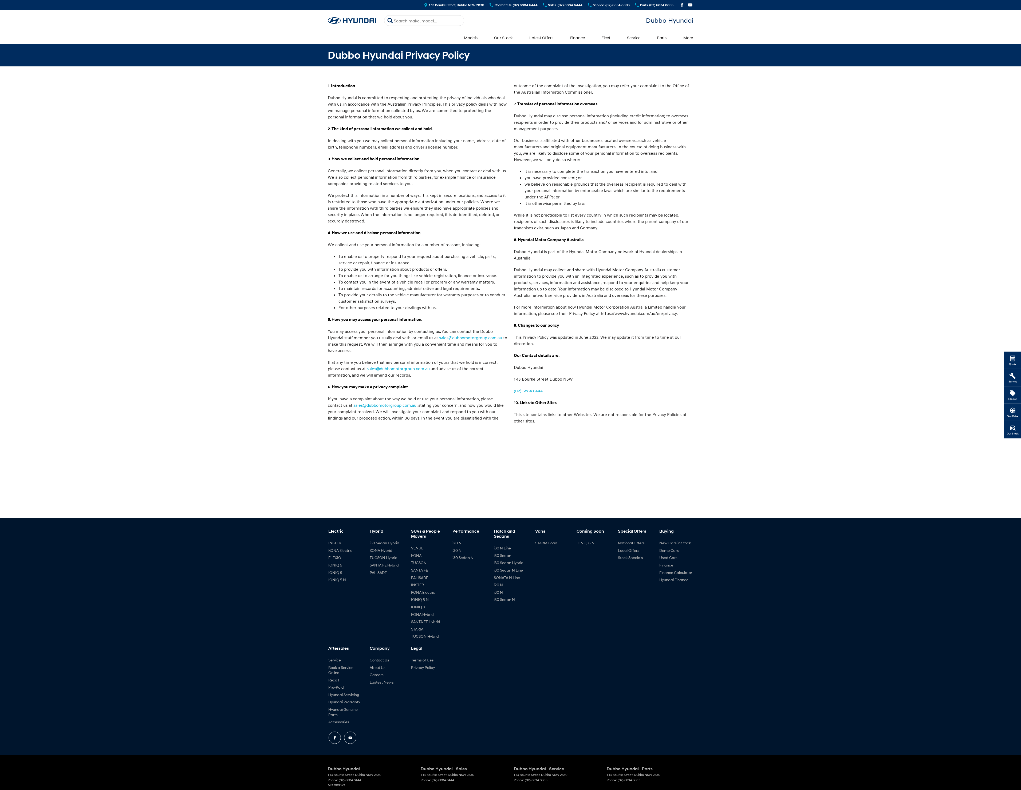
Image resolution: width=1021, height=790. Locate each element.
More (688, 37)
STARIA (417, 629)
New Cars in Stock (675, 543)
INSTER (334, 543)
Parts (662, 37)
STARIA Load (546, 543)
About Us (377, 667)
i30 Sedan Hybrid (384, 543)
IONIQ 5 (335, 565)
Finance (577, 37)
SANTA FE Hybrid (384, 565)
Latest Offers (541, 37)
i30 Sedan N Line (508, 570)
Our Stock (503, 37)
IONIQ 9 (335, 572)
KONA (416, 555)
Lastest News (382, 682)
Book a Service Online (340, 670)
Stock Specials (630, 557)
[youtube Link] (690, 5)
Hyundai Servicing (343, 694)
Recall (333, 680)
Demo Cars (669, 550)
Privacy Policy (423, 667)
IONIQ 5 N (337, 579)
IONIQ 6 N (585, 543)
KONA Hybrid (381, 550)
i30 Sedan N (463, 557)
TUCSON (419, 562)
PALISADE (378, 572)
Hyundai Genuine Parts (343, 712)
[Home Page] (352, 20)
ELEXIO (334, 557)
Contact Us (379, 660)
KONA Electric (340, 550)
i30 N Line (502, 548)
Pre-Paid (336, 687)
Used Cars (668, 557)
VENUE (417, 548)
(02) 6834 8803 (536, 780)
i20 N (457, 543)
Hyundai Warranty (344, 702)
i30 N (457, 550)
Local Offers (628, 550)
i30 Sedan (502, 555)
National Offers (631, 543)
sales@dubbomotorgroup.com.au (470, 337)
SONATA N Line (507, 577)
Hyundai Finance (673, 579)
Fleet (605, 37)
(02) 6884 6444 (528, 390)
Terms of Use (422, 660)
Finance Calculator (675, 572)
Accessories (338, 722)
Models (471, 37)
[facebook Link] (682, 5)
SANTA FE (419, 570)
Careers (377, 674)
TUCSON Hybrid (383, 557)
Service (634, 37)
